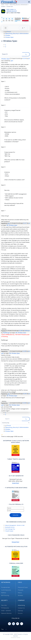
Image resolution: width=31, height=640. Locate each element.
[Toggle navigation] (5, 28)
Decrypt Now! (15, 542)
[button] (29, 2)
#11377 (25, 223)
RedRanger (27, 330)
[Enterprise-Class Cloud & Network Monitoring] (15, 450)
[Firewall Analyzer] (15, 571)
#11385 (24, 351)
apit (29, 58)
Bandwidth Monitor (10, 527)
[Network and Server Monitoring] (15, 495)
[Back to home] (9, 2)
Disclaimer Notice (15, 637)
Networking (5, 582)
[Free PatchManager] (15, 554)
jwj (29, 223)
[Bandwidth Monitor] (15, 467)
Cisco (20, 582)
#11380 (21, 330)
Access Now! (15, 483)
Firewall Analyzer (9, 531)
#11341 (24, 58)
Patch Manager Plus (10, 529)
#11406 (24, 403)
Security (4, 600)
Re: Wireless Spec (12, 225)
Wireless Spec (5, 59)
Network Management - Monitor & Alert (15, 525)
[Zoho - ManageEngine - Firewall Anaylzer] (15, 19)
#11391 (25, 393)
